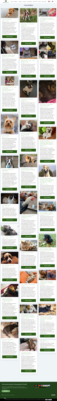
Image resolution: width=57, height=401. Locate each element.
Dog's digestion (6, 19)
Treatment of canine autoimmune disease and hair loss (47, 19)
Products (15, 1)
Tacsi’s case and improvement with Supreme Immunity (7, 299)
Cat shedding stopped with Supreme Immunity (47, 213)
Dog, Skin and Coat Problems (7, 170)
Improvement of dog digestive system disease (28, 169)
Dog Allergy (5, 135)
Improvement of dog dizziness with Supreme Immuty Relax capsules (28, 316)
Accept (46, 399)
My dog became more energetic (27, 99)
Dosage (20, 1)
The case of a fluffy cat (28, 284)
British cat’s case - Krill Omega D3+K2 (28, 61)
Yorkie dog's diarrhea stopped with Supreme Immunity (46, 283)
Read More (9, 36)
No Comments (7, 57)
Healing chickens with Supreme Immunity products (27, 217)
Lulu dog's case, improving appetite (26, 353)
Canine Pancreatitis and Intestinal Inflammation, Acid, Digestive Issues (9, 88)
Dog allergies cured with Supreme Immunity (47, 249)
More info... (49, 399)
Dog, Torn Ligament (8, 237)
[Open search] (50, 1)
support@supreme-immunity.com (8, 395)
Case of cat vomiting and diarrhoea (27, 134)
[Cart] (53, 1)
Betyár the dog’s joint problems (27, 24)
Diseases (24, 1)
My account (44, 1)
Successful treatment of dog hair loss (46, 105)
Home (12, 1)
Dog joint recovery (7, 339)
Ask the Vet (35, 1)
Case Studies (29, 1)
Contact (39, 1)
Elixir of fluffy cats (27, 252)
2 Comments (46, 146)
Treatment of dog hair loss (46, 61)
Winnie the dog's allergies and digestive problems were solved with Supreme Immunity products (47, 143)
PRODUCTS (6, 391)
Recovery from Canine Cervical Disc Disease (8, 56)
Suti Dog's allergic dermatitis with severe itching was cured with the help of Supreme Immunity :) (47, 181)
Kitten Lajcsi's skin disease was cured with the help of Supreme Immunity (47, 318)
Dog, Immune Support (8, 265)
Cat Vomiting (6, 205)
